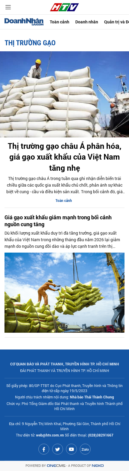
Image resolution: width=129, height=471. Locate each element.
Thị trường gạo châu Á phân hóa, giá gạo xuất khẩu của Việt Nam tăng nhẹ (65, 157)
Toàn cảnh (59, 22)
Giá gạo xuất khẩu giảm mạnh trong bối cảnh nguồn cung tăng (58, 221)
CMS (56, 466)
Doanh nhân (86, 22)
